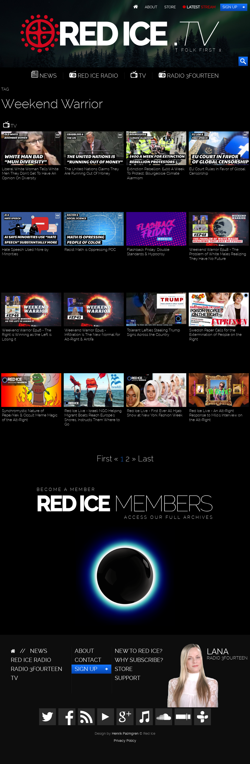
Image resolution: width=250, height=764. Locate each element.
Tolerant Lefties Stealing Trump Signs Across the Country (153, 332)
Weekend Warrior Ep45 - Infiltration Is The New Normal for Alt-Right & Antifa (92, 334)
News (47, 75)
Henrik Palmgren (125, 734)
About (151, 7)
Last (146, 458)
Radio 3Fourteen (192, 75)
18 (59, 346)
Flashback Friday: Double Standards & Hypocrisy (148, 251)
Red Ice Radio (97, 75)
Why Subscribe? (139, 660)
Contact (88, 660)
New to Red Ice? (138, 651)
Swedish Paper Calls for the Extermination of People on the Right (215, 334)
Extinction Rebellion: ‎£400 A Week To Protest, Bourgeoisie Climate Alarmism (156, 173)
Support (127, 678)
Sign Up (229, 7)
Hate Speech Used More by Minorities (25, 251)
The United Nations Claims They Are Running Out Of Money (91, 171)
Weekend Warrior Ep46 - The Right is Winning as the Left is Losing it (27, 334)
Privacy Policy (125, 741)
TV (141, 75)
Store (170, 7)
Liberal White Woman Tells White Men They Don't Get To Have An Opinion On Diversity (30, 173)
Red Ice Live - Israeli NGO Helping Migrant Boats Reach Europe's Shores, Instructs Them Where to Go (93, 417)
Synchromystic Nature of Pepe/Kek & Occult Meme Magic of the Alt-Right (29, 415)
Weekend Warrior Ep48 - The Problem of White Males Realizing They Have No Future (217, 254)
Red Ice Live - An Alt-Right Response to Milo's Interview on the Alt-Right (215, 415)
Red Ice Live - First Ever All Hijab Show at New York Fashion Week (155, 413)
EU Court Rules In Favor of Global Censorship (217, 171)
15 (246, 427)
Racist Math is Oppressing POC (90, 249)
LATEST (201, 7)
